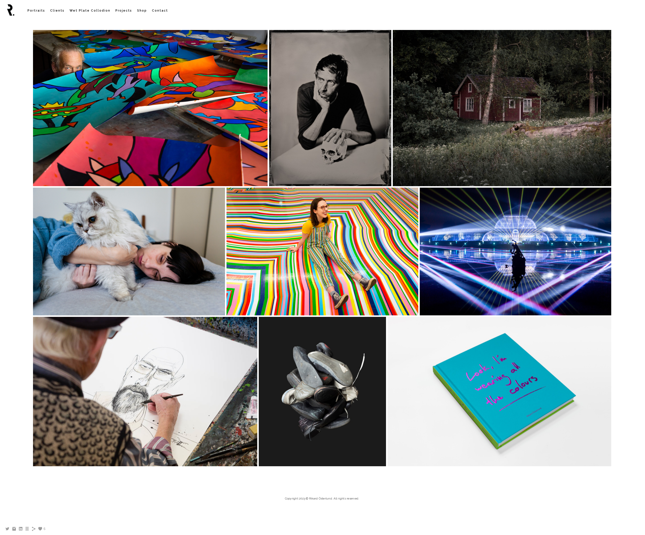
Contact (160, 10)
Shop (142, 10)
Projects (123, 10)
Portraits (36, 10)
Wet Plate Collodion (90, 10)
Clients (57, 10)
